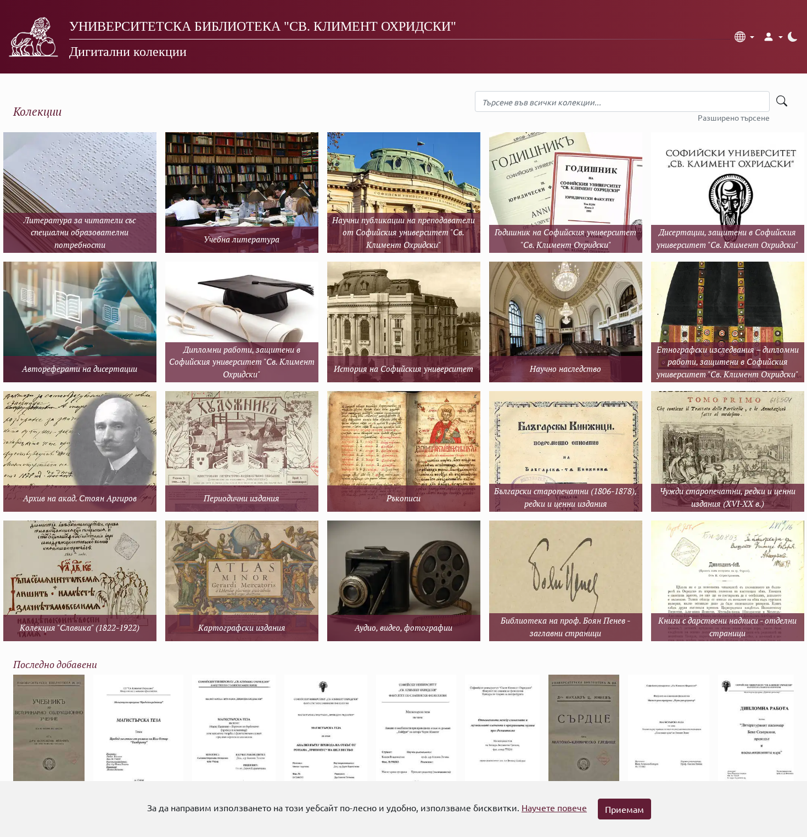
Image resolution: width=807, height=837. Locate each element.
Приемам (624, 809)
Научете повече (554, 807)
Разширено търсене (734, 117)
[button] (744, 37)
